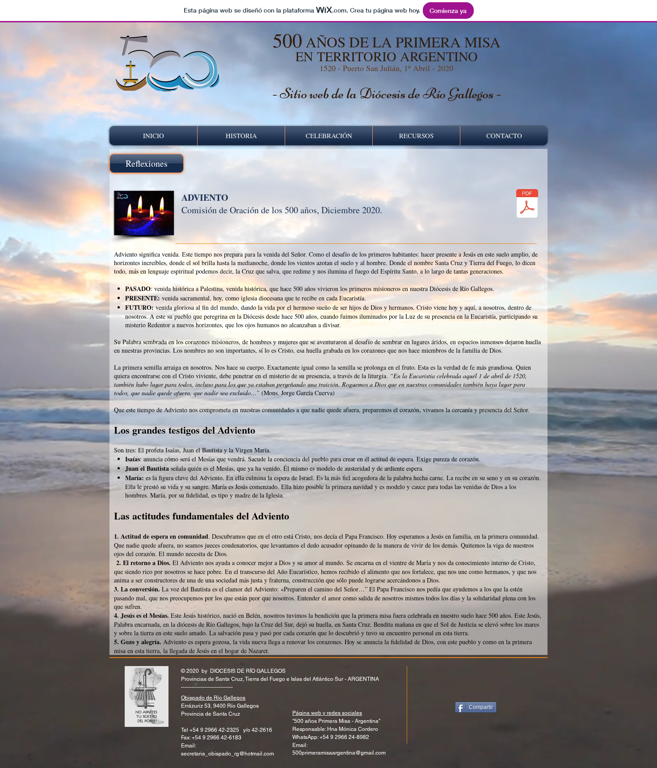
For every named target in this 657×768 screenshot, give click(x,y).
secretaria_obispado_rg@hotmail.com (227, 754)
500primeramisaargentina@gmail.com (339, 753)
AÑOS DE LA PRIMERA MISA (387, 41)
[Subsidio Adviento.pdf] (527, 204)
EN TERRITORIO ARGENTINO (386, 56)
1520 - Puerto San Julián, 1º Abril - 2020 (386, 68)
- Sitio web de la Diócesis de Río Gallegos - (386, 93)
